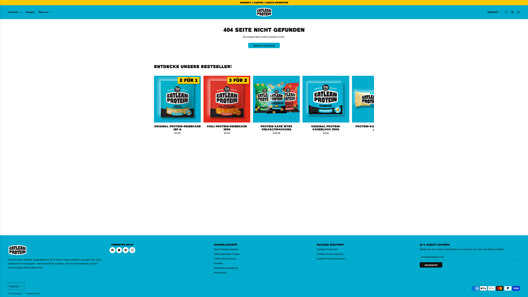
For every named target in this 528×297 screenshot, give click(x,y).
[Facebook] (112, 250)
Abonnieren (431, 264)
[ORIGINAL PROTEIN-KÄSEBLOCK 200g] (325, 99)
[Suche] (506, 12)
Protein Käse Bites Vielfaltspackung (276, 127)
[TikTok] (132, 250)
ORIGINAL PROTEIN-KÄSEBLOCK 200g (326, 127)
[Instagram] (119, 250)
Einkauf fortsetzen (264, 45)
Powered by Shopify (33, 293)
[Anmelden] (512, 12)
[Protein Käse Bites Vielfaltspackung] (276, 99)
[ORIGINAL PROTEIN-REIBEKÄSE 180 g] (177, 99)
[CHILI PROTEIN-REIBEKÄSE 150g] (227, 99)
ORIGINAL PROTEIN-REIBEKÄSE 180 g (177, 127)
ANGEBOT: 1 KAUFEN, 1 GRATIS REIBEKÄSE (264, 2)
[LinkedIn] (126, 250)
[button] (157, 105)
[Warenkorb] (518, 12)
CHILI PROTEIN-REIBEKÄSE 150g (227, 127)
